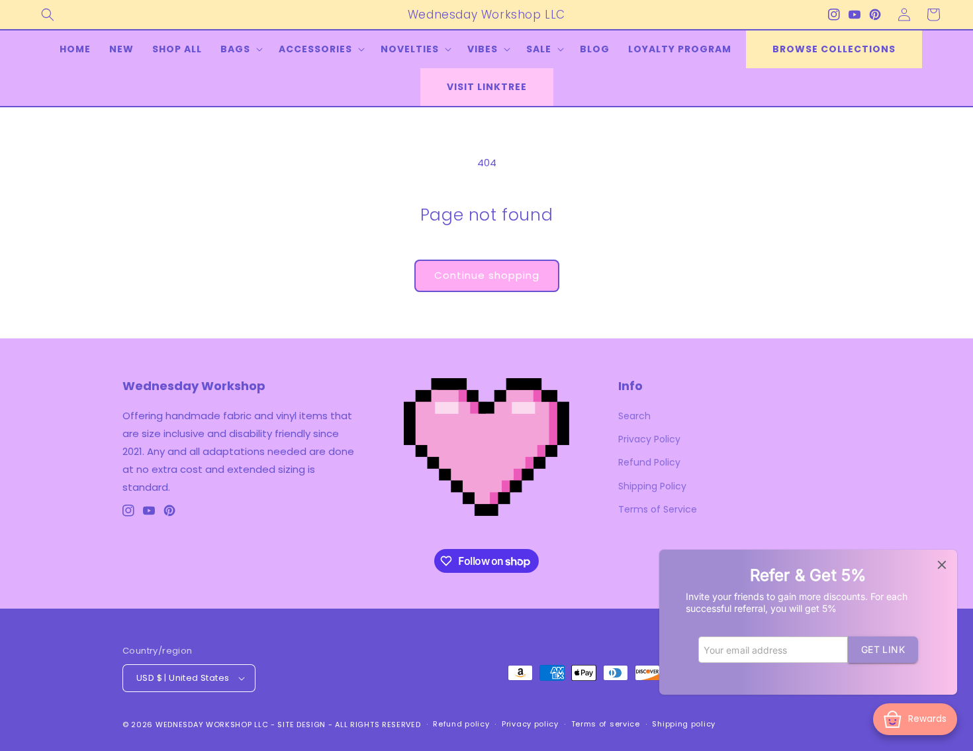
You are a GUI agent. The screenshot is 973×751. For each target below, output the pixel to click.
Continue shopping (486, 275)
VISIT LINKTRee (487, 86)
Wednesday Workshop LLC (212, 724)
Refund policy (461, 724)
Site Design (301, 724)
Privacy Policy (649, 439)
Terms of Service (657, 509)
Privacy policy (530, 724)
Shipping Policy (652, 486)
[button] (47, 14)
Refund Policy (649, 462)
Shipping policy (684, 724)
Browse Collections (834, 49)
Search (634, 416)
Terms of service (605, 724)
